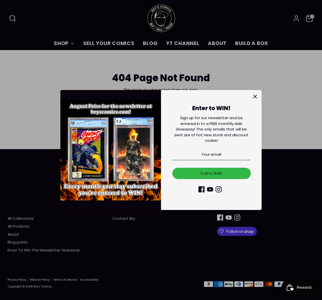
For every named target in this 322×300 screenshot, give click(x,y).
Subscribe (211, 173)
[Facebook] (201, 189)
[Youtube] (210, 189)
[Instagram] (219, 189)
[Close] (255, 96)
